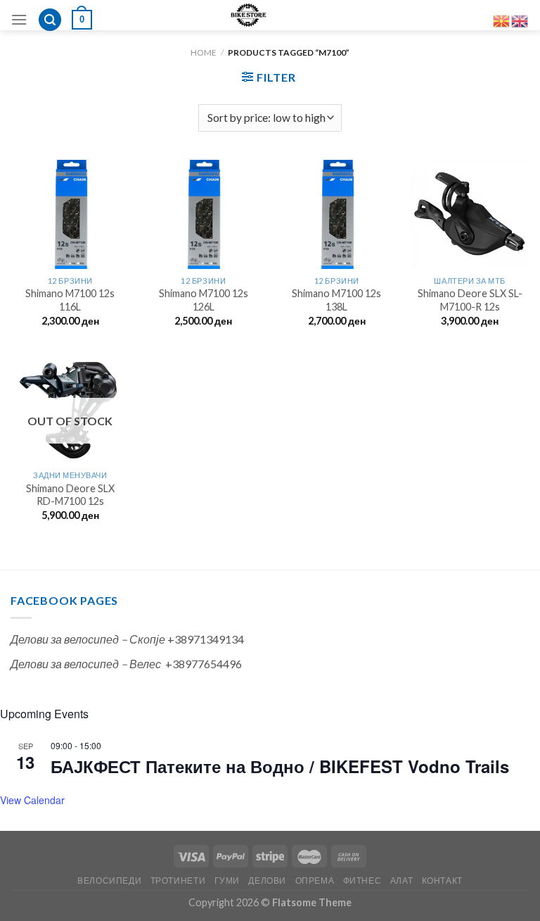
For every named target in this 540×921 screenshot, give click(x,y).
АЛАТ (401, 880)
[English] (520, 19)
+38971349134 (205, 639)
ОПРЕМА (315, 880)
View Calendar (32, 800)
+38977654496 (203, 663)
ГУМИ (227, 880)
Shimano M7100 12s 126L (203, 300)
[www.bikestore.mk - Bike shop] (248, 15)
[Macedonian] (502, 19)
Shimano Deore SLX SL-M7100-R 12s (470, 300)
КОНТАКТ (442, 880)
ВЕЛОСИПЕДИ (109, 880)
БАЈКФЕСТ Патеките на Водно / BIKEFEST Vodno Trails (280, 766)
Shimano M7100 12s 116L (70, 300)
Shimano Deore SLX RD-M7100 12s (70, 495)
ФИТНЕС (362, 880)
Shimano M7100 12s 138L (336, 300)
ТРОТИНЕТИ (178, 880)
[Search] (50, 20)
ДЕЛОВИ (267, 880)
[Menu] (19, 19)
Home (204, 52)
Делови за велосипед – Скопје (88, 639)
